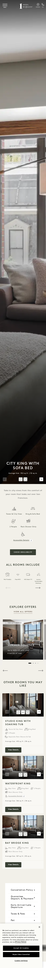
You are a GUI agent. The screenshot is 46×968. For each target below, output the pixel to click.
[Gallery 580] (25, 479)
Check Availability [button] (23, 552)
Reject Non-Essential (21, 954)
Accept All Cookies (21, 948)
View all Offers (23, 612)
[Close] (39, 927)
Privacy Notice (21, 942)
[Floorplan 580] (21, 479)
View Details (14, 750)
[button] (5, 479)
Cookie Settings (21, 961)
